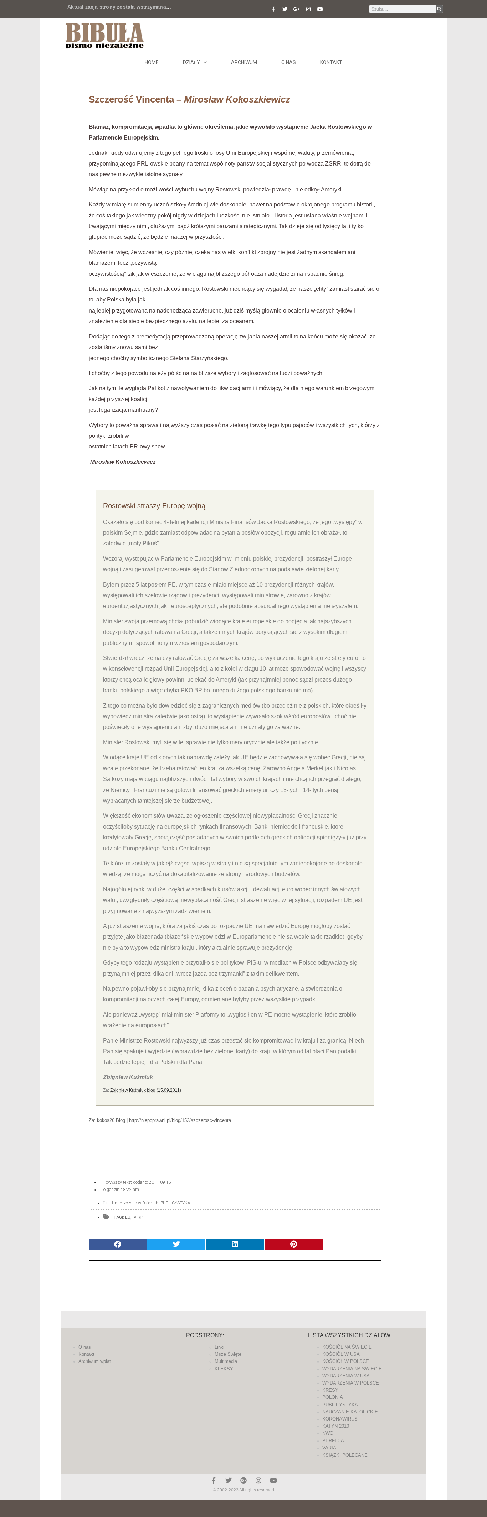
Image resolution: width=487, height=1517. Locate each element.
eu (127, 1217)
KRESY (330, 1390)
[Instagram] (308, 9)
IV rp (138, 1217)
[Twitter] (285, 9)
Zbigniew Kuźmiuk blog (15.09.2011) (145, 1090)
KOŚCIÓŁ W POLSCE (345, 1361)
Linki (219, 1347)
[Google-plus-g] (297, 9)
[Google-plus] (243, 1480)
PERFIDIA (333, 1440)
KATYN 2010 (335, 1426)
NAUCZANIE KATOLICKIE (350, 1411)
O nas (288, 62)
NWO (327, 1433)
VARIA (329, 1447)
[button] (118, 1244)
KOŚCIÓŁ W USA (341, 1354)
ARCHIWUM (244, 62)
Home (152, 62)
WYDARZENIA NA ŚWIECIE (352, 1368)
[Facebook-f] (273, 9)
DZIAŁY (191, 62)
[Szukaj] (439, 9)
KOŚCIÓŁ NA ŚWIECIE (347, 1347)
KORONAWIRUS (340, 1419)
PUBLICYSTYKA (175, 1203)
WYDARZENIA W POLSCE (350, 1383)
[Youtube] (320, 9)
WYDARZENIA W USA (346, 1376)
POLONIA (332, 1397)
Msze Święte (228, 1354)
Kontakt (331, 62)
